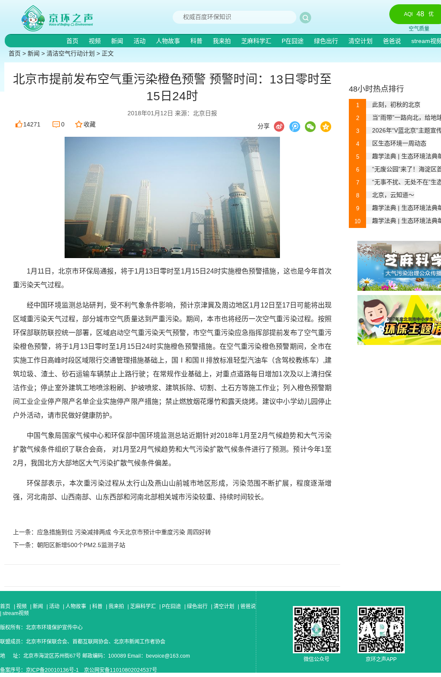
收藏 (90, 124)
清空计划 (361, 40)
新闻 (118, 40)
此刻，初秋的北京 (388, 104)
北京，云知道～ (385, 194)
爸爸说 (393, 40)
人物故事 (169, 40)
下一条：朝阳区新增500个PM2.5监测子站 (69, 545)
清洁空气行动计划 (71, 53)
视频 (95, 40)
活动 (140, 40)
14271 (32, 124)
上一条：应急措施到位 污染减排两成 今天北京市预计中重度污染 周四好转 (112, 532)
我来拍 (223, 40)
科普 (197, 40)
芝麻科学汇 (257, 40)
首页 (73, 40)
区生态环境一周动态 (391, 143)
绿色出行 (327, 40)
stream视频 (15, 613)
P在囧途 (293, 40)
